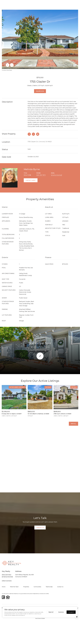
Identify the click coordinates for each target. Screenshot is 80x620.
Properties (26, 586)
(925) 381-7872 (41, 175)
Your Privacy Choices (40, 618)
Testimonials (49, 586)
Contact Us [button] (40, 527)
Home (3, 586)
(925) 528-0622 (6, 574)
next (12, 65)
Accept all (71, 612)
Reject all (51, 612)
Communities (37, 586)
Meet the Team (14, 586)
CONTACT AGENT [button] (31, 180)
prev (7, 65)
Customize (61, 612)
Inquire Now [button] (40, 91)
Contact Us (60, 586)
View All (73, 423)
